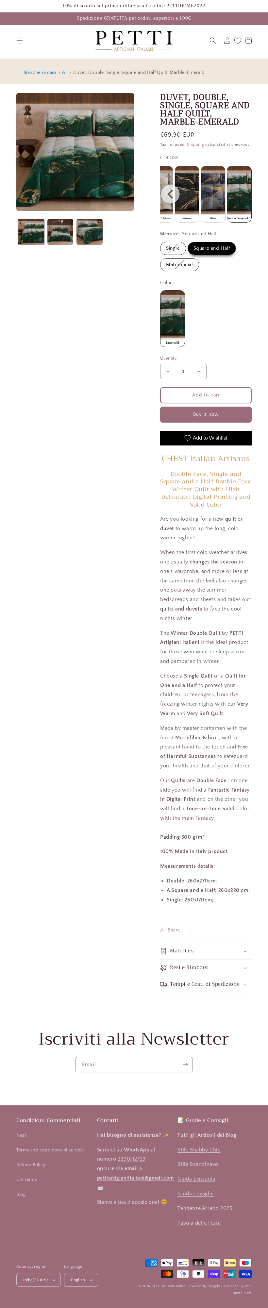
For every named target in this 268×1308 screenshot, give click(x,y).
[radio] (187, 194)
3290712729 (132, 1159)
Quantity (168, 358)
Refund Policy (30, 1164)
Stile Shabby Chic (198, 1150)
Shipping (195, 145)
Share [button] (174, 930)
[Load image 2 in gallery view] (60, 232)
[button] (19, 40)
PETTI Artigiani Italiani (169, 1286)
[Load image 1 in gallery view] (31, 232)
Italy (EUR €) (35, 1280)
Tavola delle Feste (199, 1223)
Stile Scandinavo (197, 1164)
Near (21, 1135)
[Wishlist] (237, 40)
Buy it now (206, 414)
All (65, 72)
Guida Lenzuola (196, 1179)
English (78, 1280)
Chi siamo (26, 1179)
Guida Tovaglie (195, 1194)
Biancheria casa (40, 72)
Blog (20, 1194)
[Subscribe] (185, 1064)
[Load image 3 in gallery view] (89, 232)
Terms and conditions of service (50, 1150)
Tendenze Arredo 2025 (204, 1208)
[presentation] (170, 194)
